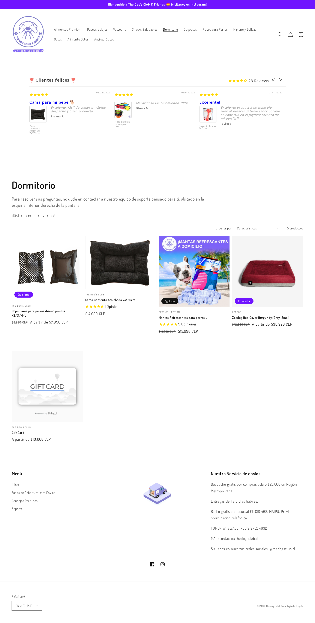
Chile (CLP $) (24, 606)
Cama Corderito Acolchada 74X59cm (110, 300)
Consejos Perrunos (25, 501)
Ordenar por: (224, 228)
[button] (280, 34)
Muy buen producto (219, 102)
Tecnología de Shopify (292, 606)
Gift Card (18, 433)
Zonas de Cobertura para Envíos (33, 492)
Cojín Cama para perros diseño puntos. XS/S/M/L (39, 313)
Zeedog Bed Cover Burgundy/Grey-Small (260, 318)
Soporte (17, 508)
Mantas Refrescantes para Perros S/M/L (37, 130)
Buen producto (44, 102)
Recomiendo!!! (128, 102)
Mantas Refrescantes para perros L (183, 318)
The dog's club (273, 606)
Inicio (15, 484)
